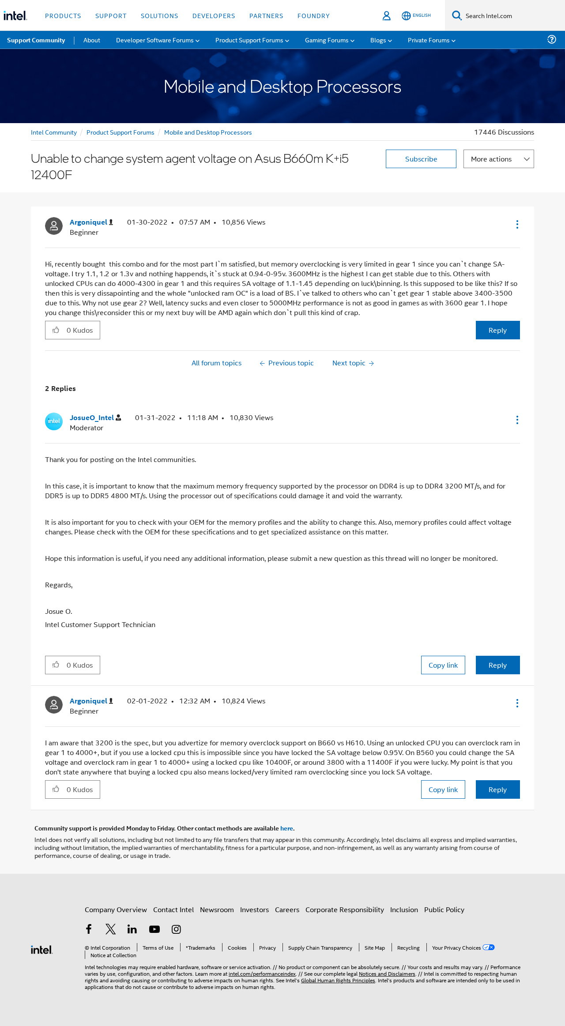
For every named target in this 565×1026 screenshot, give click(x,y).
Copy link (443, 665)
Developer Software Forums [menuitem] (155, 39)
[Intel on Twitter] (110, 930)
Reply (498, 330)
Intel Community (54, 131)
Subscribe (421, 159)
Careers (287, 909)
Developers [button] (213, 15)
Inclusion (404, 909)
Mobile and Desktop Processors (208, 131)
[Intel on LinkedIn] (132, 930)
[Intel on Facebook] (88, 930)
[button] (516, 224)
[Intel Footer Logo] (42, 948)
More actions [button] (491, 159)
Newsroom (217, 909)
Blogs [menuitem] (378, 39)
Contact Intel (173, 909)
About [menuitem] (91, 39)
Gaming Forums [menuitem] (327, 39)
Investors (254, 909)
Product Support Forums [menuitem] (249, 39)
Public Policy (444, 909)
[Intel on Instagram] (176, 930)
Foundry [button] (314, 15)
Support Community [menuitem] (36, 40)
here (286, 828)
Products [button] (63, 15)
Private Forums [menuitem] (429, 39)
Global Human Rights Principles (338, 980)
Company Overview (116, 909)
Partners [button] (266, 15)
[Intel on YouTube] (154, 930)
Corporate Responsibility (344, 909)
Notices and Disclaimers (387, 973)
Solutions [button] (159, 15)
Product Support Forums (120, 131)
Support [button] (111, 15)
